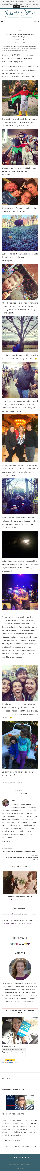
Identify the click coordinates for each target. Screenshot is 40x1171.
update (20, 782)
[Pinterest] (17, 944)
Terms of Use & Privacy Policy (24, 1146)
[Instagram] (25, 944)
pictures (12, 782)
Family (20, 30)
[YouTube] (23, 944)
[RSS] (28, 944)
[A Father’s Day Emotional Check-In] (20, 882)
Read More (24, 6)
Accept (16, 6)
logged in (16, 914)
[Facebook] (12, 944)
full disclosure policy (13, 1135)
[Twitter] (14, 944)
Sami (23, 39)
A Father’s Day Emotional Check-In (20, 896)
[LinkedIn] (20, 944)
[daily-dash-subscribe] (20, 1102)
